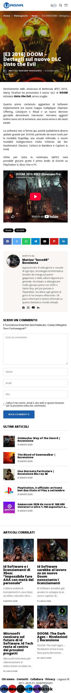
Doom (8, 230)
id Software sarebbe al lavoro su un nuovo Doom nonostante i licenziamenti (51, 574)
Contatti (22, 679)
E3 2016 (20, 230)
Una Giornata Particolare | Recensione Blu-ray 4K (36, 472)
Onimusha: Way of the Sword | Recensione (39, 439)
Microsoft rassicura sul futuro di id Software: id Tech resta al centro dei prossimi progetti (18, 643)
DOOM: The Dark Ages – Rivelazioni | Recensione (52, 636)
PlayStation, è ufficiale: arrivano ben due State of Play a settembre (41, 489)
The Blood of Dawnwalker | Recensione (36, 456)
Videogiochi (21, 15)
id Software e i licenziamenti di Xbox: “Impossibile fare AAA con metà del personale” (18, 574)
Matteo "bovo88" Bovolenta (25, 71)
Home (6, 15)
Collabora (36, 679)
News (35, 15)
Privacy (50, 679)
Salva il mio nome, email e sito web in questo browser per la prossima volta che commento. (35, 404)
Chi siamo (8, 679)
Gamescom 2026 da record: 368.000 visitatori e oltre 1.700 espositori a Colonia (41, 506)
